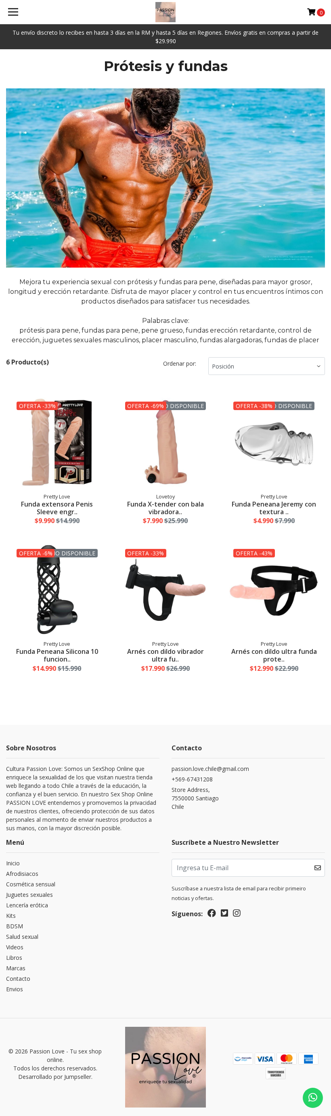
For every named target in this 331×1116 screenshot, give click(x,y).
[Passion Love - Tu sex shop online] (165, 12)
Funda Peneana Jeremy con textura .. (274, 508)
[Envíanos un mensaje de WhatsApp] (313, 1098)
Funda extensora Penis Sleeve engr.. (57, 508)
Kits (11, 915)
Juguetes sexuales (29, 894)
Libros (14, 957)
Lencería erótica (27, 905)
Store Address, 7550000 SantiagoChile (195, 798)
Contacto (18, 978)
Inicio (13, 863)
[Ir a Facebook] (211, 914)
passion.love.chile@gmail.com (210, 769)
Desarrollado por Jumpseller (54, 1076)
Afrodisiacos (22, 873)
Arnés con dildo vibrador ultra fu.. (165, 655)
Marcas (15, 968)
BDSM (14, 926)
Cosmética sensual (30, 884)
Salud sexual (22, 936)
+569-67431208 (192, 779)
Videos (14, 947)
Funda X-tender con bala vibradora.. (165, 508)
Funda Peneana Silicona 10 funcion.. (57, 655)
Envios (14, 989)
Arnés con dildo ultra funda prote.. (274, 655)
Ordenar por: (179, 363)
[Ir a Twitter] (224, 914)
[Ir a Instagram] (236, 914)
